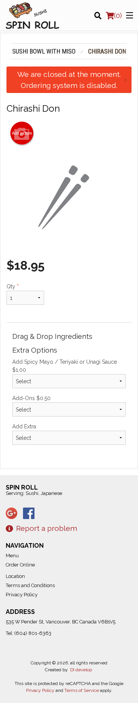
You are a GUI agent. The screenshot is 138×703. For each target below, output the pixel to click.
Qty (13, 286)
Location (15, 576)
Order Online (20, 565)
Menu (12, 555)
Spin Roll (22, 487)
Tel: (28, 633)
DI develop (81, 669)
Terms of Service (81, 690)
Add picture (22, 133)
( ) (118, 15)
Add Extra (24, 426)
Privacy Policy (22, 594)
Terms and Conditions (30, 585)
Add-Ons (31, 398)
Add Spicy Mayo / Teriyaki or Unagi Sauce (64, 366)
